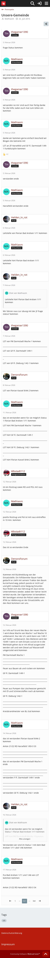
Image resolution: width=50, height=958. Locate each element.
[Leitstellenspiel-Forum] (3, 3)
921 (24, 901)
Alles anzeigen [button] (24, 839)
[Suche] (32, 3)
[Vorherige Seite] (10, 901)
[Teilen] (46, 24)
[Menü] (46, 3)
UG (4, 920)
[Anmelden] (39, 3)
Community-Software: (25, 954)
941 (34, 901)
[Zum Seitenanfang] (45, 954)
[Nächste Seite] (39, 901)
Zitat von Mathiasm (18, 293)
